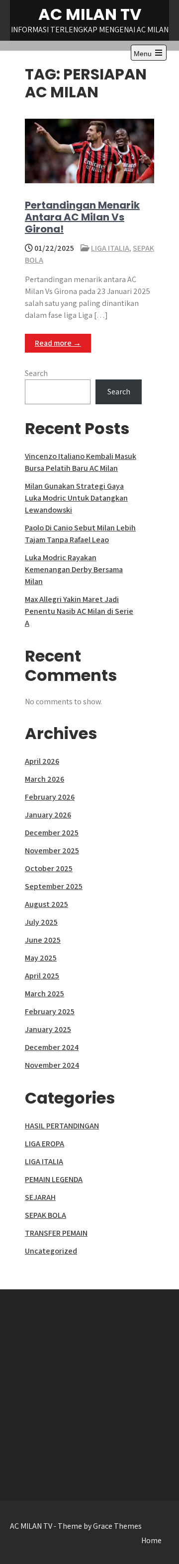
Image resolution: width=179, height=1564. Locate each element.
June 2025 (43, 940)
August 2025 (46, 904)
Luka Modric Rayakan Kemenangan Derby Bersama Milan (74, 569)
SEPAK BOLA (45, 1215)
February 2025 (50, 1011)
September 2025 (54, 886)
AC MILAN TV (89, 14)
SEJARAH (40, 1197)
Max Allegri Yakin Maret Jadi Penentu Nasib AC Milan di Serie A (79, 611)
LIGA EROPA (44, 1143)
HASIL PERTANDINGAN (62, 1125)
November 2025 (52, 850)
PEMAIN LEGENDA (54, 1179)
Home (151, 1540)
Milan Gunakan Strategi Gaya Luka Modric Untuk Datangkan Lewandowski (76, 498)
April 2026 (42, 761)
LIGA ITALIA (110, 248)
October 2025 (49, 868)
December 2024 (52, 1047)
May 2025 (41, 958)
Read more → (58, 343)
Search (36, 373)
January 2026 (48, 815)
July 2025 (41, 922)
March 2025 (44, 993)
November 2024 (52, 1065)
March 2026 (44, 779)
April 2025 (42, 975)
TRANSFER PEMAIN (56, 1233)
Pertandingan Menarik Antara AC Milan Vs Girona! (82, 217)
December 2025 (52, 832)
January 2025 (48, 1029)
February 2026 (50, 797)
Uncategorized (51, 1251)
